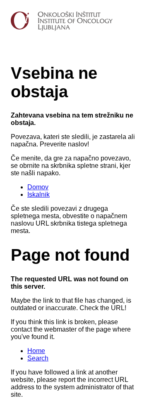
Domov (37, 187)
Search (37, 358)
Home (36, 350)
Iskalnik (38, 194)
